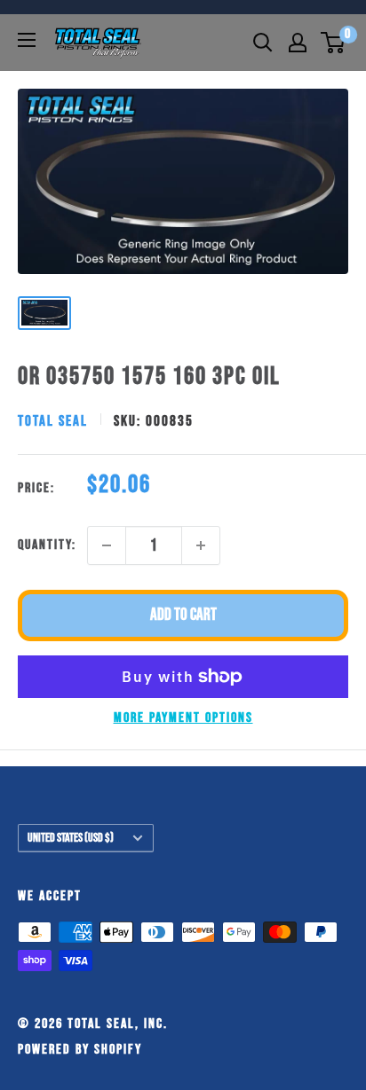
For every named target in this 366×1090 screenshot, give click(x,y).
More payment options (183, 718)
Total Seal (53, 421)
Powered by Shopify (80, 1049)
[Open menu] (27, 40)
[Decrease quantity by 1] (106, 545)
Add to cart (183, 615)
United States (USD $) (71, 838)
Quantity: (47, 545)
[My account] (297, 42)
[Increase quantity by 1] (200, 545)
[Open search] (263, 42)
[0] (333, 42)
